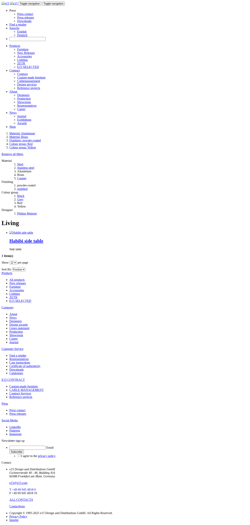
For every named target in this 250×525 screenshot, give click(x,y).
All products (17, 279)
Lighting (22, 60)
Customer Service (12, 349)
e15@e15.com (18, 483)
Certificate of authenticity (24, 366)
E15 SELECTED (28, 67)
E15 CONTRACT (13, 379)
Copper (21, 178)
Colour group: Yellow (22, 147)
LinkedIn (15, 427)
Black (20, 196)
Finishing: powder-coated (25, 140)
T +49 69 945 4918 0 (22, 489)
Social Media (10, 420)
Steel (20, 164)
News (13, 112)
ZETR (21, 63)
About (13, 91)
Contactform (17, 506)
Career (21, 109)
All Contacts (21, 499)
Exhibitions (24, 119)
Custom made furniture (31, 77)
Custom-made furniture (23, 386)
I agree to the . (38, 456)
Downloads (24, 21)
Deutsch (22, 35)
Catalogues (16, 373)
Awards (22, 123)
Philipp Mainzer (27, 213)
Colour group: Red (21, 144)
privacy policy (46, 456)
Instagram (15, 434)
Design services (27, 84)
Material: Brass (18, 137)
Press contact (25, 14)
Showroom (24, 102)
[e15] (5, 3)
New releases (17, 283)
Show (5, 262)
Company (8, 307)
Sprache (14, 28)
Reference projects (28, 88)
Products (14, 45)
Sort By (6, 269)
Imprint (13, 520)
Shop (12, 126)
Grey (20, 199)
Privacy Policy (18, 516)
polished (22, 189)
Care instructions (19, 362)
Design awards (18, 324)
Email (50, 447)
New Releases (26, 53)
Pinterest (14, 430)
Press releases (25, 17)
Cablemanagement (28, 81)
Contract (14, 70)
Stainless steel (25, 167)
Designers (23, 95)
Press (5, 403)
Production (24, 98)
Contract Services (20, 393)
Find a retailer (17, 24)
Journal (21, 116)
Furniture (23, 49)
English (22, 31)
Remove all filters (12, 154)
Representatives (27, 105)
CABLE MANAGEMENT (26, 390)
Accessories (24, 56)
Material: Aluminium (22, 133)
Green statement (19, 328)
